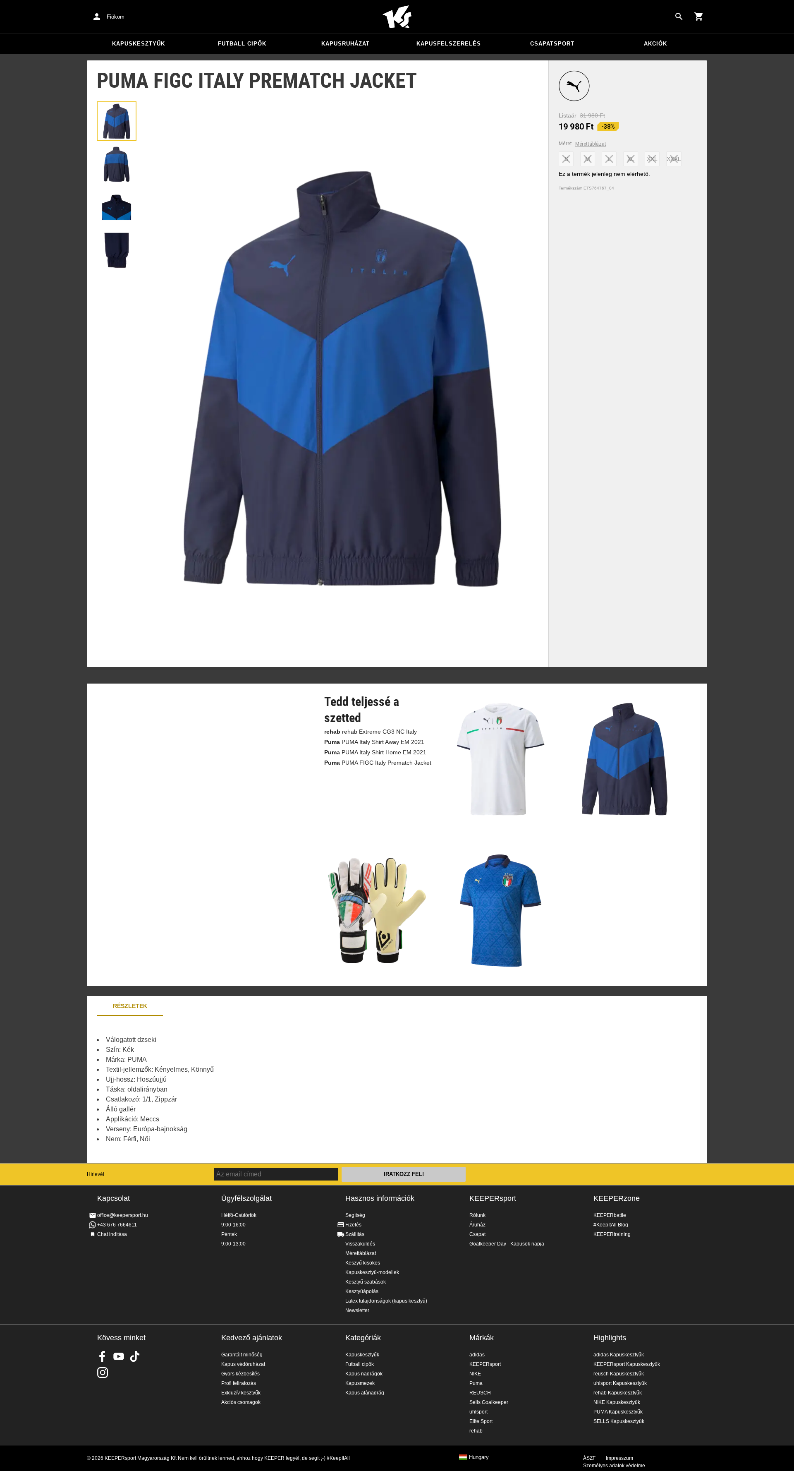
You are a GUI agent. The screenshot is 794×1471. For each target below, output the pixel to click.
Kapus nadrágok (364, 1374)
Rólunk (477, 1215)
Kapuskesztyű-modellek (372, 1272)
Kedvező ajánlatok (251, 1338)
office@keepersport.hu (122, 1215)
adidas (477, 1355)
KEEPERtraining (612, 1234)
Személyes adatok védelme (614, 1466)
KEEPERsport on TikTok (134, 1356)
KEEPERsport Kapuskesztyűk (626, 1364)
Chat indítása (112, 1234)
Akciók (655, 44)
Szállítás (354, 1234)
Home (397, 17)
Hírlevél (95, 1174)
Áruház (477, 1225)
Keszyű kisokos (362, 1263)
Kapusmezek (360, 1383)
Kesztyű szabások (365, 1282)
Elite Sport (481, 1421)
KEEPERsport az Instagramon (102, 1372)
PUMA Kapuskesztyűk (618, 1412)
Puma (476, 1383)
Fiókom (115, 17)
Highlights (609, 1338)
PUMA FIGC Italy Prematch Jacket (377, 762)
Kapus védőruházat (243, 1364)
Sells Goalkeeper (488, 1402)
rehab (476, 1431)
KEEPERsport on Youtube (118, 1356)
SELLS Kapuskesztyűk (618, 1421)
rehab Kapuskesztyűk (617, 1393)
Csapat (477, 1234)
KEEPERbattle (609, 1215)
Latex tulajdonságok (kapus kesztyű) (386, 1301)
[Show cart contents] (699, 16)
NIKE (475, 1374)
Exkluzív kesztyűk (241, 1393)
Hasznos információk (379, 1198)
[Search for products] (679, 16)
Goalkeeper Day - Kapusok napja (506, 1244)
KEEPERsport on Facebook (102, 1356)
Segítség (355, 1215)
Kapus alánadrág (364, 1393)
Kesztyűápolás (361, 1291)
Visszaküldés (360, 1244)
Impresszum (619, 1458)
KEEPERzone (616, 1198)
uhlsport (478, 1412)
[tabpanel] (231, 1089)
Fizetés (353, 1225)
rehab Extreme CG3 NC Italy (370, 731)
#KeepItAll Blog (610, 1225)
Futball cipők (242, 44)
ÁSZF (589, 1458)
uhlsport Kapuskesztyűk (620, 1383)
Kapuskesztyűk (138, 44)
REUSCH (480, 1393)
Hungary (479, 1457)
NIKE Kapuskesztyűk (616, 1402)
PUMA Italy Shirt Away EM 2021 (374, 742)
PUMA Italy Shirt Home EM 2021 (375, 752)
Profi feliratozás (238, 1383)
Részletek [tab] (130, 1006)
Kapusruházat (345, 44)
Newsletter (357, 1310)
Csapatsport (552, 44)
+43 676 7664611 (117, 1225)
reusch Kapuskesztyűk (618, 1374)
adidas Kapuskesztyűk (618, 1355)
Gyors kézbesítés (240, 1374)
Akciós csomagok (241, 1402)
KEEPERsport (492, 1198)
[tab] (116, 121)
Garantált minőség (242, 1355)
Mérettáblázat (590, 144)
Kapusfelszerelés (448, 44)
